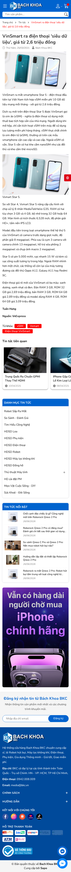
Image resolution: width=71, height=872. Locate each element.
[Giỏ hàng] (66, 5)
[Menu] (5, 5)
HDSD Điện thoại (15, 445)
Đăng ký (58, 718)
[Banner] (35, 637)
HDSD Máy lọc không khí (19, 459)
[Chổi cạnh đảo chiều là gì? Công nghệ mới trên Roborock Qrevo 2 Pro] (12, 517)
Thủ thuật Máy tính (16, 472)
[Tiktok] (39, 817)
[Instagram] (14, 817)
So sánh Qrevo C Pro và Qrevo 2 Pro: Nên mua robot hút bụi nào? (43, 544)
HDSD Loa (10, 431)
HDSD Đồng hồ (13, 465)
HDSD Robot (12, 452)
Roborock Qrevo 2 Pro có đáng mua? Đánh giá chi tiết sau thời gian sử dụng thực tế (43, 531)
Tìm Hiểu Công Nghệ (17, 425)
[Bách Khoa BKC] (26, 6)
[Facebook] (5, 817)
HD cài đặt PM (13, 479)
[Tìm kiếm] (66, 14)
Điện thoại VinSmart (17, 331)
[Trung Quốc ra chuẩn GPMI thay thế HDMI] (25, 360)
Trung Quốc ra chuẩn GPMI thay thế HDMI (22, 378)
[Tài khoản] (58, 5)
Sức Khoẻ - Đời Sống (17, 493)
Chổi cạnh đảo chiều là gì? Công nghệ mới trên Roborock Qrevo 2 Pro (43, 515)
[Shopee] (22, 817)
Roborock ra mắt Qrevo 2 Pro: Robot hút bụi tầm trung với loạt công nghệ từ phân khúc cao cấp (45, 574)
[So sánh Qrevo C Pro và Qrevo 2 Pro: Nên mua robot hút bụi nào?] (12, 545)
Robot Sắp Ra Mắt (15, 411)
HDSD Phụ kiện (13, 438)
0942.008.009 (26, 779)
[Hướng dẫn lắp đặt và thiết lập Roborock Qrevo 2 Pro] (12, 560)
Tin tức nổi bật (15, 507)
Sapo (43, 868)
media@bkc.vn (20, 785)
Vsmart (34, 326)
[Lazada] (31, 817)
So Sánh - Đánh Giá (16, 418)
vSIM (20, 326)
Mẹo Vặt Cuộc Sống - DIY (20, 486)
